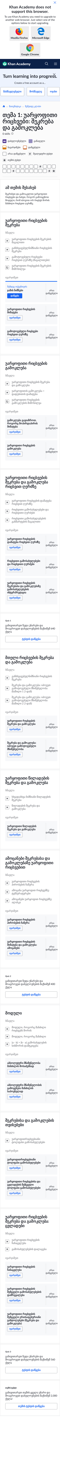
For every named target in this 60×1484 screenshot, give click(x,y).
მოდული (13, 1013)
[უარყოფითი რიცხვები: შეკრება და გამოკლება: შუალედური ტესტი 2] (13, 171)
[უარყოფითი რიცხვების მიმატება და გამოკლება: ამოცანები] (9, 171)
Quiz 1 (8, 621)
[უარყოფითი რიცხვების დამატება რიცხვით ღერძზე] (27, 166)
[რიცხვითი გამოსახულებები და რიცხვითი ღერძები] (31, 166)
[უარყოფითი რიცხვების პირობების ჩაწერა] (4, 171)
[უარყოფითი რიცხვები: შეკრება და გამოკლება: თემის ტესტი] (54, 171)
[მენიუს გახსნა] (55, 64)
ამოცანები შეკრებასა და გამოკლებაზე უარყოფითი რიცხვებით (29, 863)
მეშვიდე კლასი (33, 106)
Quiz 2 (8, 976)
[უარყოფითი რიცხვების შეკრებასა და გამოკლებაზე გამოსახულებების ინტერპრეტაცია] (36, 166)
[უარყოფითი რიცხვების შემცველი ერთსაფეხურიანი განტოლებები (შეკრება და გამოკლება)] (45, 171)
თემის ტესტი (11, 1388)
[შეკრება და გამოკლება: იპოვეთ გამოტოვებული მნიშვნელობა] (49, 166)
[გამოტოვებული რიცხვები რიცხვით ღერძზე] (13, 166)
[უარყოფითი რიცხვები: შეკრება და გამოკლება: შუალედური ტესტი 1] (40, 166)
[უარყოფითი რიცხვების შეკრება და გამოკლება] (45, 166)
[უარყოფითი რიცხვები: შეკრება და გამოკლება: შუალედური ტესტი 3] (49, 171)
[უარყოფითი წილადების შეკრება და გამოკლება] (54, 166)
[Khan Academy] (15, 64)
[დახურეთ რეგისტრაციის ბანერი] (54, 74)
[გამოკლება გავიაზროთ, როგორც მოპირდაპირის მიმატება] (18, 166)
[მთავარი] (4, 106)
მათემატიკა (15, 106)
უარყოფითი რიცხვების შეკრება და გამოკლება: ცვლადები (27, 1221)
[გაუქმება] (54, 2)
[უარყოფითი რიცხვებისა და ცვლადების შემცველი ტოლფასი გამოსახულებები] (31, 171)
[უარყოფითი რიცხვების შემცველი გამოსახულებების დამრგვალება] (40, 171)
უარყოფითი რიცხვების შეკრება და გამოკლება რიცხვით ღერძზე (26, 482)
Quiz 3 (8, 1352)
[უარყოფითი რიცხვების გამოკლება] (22, 166)
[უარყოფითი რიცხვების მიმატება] (9, 166)
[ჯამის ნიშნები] (4, 166)
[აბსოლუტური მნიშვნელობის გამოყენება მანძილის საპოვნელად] (22, 171)
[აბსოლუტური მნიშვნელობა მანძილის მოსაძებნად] (18, 171)
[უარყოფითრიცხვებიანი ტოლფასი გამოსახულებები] (27, 171)
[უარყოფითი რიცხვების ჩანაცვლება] (36, 171)
